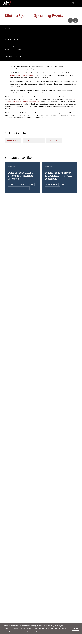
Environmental (54, 140)
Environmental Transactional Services (18, 188)
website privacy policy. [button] (29, 631)
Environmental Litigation (52, 188)
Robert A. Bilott (12, 39)
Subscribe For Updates (16, 56)
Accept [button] (75, 628)
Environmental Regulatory (26, 184)
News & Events (10, 29)
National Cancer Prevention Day (21, 75)
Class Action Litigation (33, 140)
